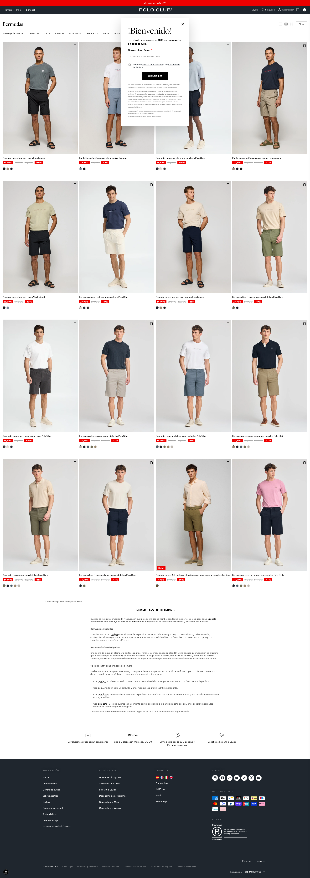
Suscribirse (155, 76)
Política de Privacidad (152, 64)
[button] (6, 872)
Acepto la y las (156, 65)
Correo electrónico (140, 50)
